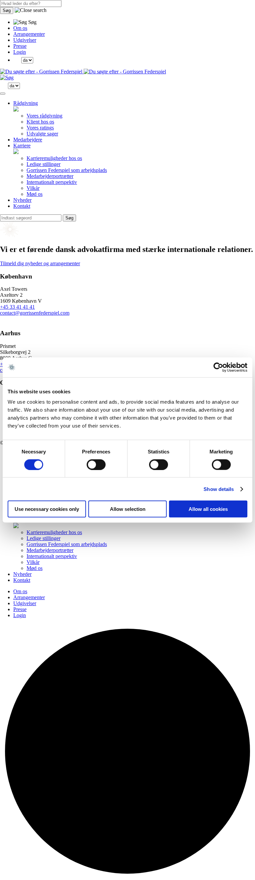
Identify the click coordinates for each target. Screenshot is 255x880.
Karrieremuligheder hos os (54, 158)
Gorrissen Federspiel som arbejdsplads (67, 170)
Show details (219, 489)
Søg (7, 10)
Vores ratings (40, 127)
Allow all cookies (208, 509)
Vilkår (33, 188)
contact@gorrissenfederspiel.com (34, 313)
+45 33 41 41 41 (17, 307)
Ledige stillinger (43, 164)
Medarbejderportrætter (50, 176)
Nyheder (22, 200)
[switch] (96, 464)
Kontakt (21, 206)
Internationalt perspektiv (52, 182)
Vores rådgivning (44, 116)
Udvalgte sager (42, 133)
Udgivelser (24, 40)
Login (19, 52)
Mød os (34, 194)
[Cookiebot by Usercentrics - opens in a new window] (218, 367)
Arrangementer (29, 34)
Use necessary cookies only (47, 509)
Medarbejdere (27, 139)
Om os (20, 28)
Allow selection (127, 509)
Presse (20, 46)
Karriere (22, 145)
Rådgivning (25, 103)
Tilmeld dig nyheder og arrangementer (40, 263)
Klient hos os (40, 121)
